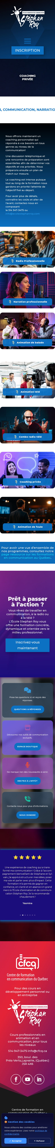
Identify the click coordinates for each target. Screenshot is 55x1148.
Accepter (17, 1141)
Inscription (27, 50)
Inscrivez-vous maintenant (28, 645)
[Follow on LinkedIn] (39, 1079)
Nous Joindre (27, 815)
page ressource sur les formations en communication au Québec (27, 556)
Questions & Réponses (27, 709)
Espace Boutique (27, 746)
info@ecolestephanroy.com (23, 213)
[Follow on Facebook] (16, 1079)
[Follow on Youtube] (27, 1079)
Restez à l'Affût (27, 781)
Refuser (40, 1141)
